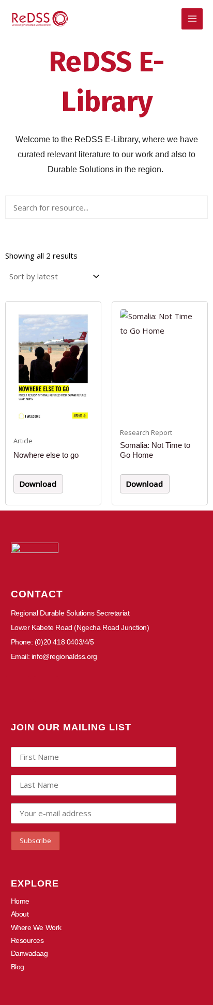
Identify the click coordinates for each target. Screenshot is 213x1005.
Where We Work (36, 927)
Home (20, 901)
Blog (17, 967)
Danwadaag (29, 953)
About (20, 914)
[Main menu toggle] (192, 18)
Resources (27, 940)
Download (38, 483)
